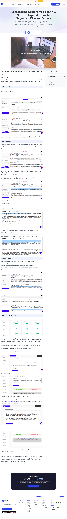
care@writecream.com (56, 507)
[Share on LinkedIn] (52, 71)
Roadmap (29, 508)
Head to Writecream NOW (19, 463)
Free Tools (20, 4)
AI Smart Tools (29, 4)
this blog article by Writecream (10, 401)
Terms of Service (43, 503)
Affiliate (13, 4)
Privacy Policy (44, 505)
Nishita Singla (37, 31)
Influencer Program (29, 506)
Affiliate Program (28, 503)
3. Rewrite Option (50, 82)
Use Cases (36, 506)
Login (64, 4)
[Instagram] (61, 503)
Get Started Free (55, 4)
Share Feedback (55, 509)
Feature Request (28, 511)
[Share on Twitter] (49, 71)
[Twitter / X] (52, 503)
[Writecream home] (3, 501)
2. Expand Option (50, 80)
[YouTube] (56, 503)
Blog (35, 4)
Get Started (21, 508)
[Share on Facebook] (54, 71)
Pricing (39, 4)
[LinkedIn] (58, 503)
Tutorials (36, 504)
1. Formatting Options (49, 79)
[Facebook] (54, 503)
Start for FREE (33, 485)
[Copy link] (57, 71)
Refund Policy (44, 507)
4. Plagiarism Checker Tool (52, 84)
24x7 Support (36, 508)
